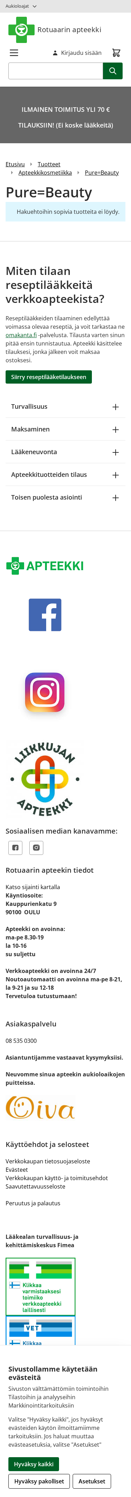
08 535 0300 (21, 1041)
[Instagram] (36, 848)
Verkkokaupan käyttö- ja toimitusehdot (57, 1178)
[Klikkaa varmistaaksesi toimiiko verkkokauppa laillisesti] (65, 1316)
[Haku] (113, 71)
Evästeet (17, 1169)
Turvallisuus (29, 406)
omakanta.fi (21, 335)
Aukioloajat (17, 6)
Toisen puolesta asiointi (46, 497)
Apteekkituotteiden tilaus (49, 474)
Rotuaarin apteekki (69, 29)
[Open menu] (14, 52)
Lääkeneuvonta (34, 452)
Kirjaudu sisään (81, 53)
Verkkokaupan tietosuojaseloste (48, 1161)
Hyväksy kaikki (33, 1464)
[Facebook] (15, 848)
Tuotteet (49, 164)
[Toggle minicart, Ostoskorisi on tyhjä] (116, 52)
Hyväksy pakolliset (39, 1481)
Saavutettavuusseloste (35, 1186)
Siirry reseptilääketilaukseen (48, 377)
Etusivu (15, 164)
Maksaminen (30, 429)
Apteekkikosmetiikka (45, 172)
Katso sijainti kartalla (33, 887)
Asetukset (92, 1481)
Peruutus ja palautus (33, 1203)
